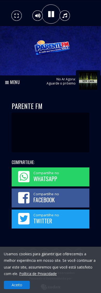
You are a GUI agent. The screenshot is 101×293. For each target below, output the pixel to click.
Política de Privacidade (38, 273)
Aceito (17, 284)
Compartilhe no (46, 177)
